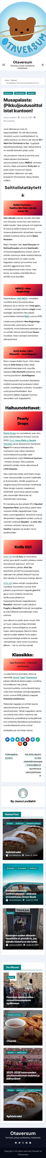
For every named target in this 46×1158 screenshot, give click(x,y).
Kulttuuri (8, 93)
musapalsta (10, 121)
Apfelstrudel (13, 852)
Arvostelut (22, 868)
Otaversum (22, 62)
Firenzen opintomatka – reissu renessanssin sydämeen (20, 1000)
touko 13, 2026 (31, 855)
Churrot (11, 1041)
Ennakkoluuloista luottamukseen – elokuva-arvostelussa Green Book (21, 893)
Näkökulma (21, 1052)
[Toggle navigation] (3, 65)
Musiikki (31, 93)
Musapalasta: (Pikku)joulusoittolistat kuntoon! (23, 105)
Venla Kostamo (15, 900)
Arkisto (10, 823)
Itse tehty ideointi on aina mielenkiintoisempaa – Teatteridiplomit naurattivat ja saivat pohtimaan (33, 763)
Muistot (11, 977)
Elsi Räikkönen (15, 855)
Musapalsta (20, 93)
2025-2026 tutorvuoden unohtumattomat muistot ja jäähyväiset (23, 1075)
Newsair (35, 1151)
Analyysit (10, 868)
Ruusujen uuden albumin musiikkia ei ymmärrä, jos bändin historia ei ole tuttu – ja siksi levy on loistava (22, 940)
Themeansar (23, 1154)
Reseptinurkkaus (33, 823)
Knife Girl (8, 556)
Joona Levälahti (25, 801)
